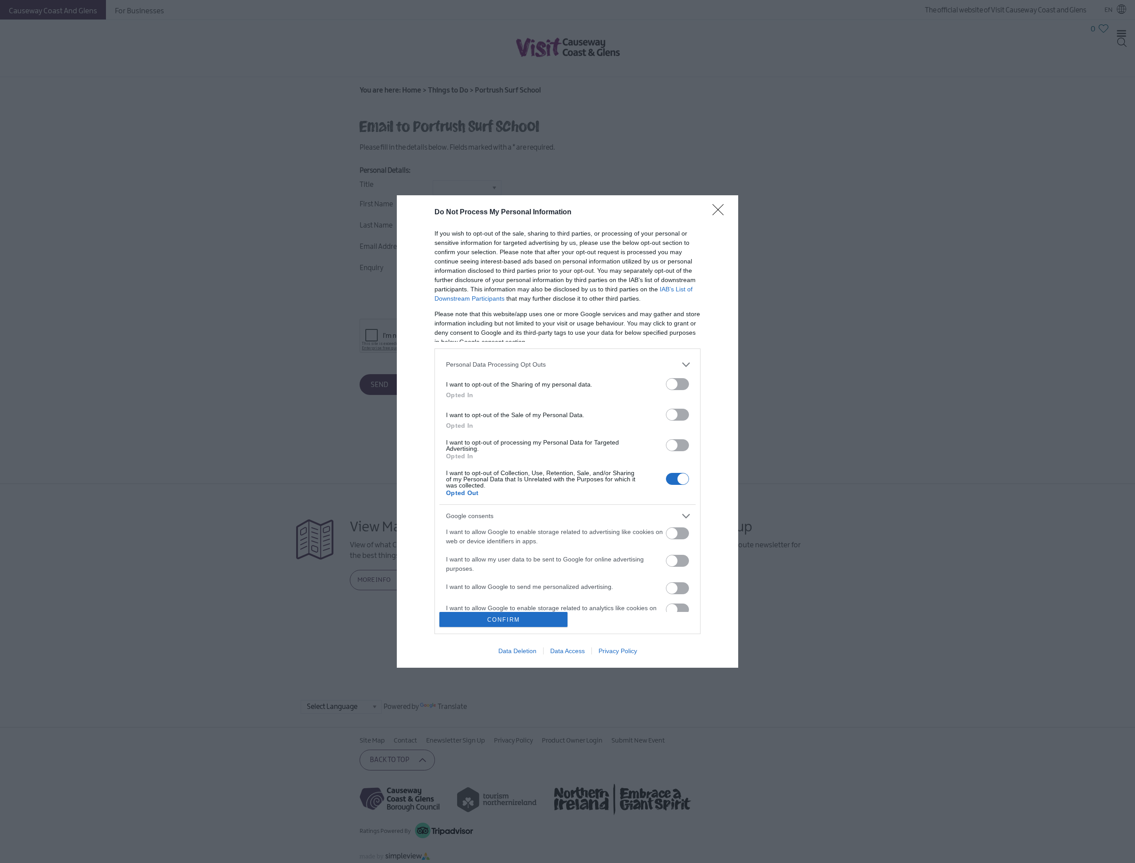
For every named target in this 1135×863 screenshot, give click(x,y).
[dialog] (567, 431)
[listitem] (567, 364)
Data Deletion (517, 650)
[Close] (720, 212)
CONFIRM (503, 619)
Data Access (567, 650)
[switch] (677, 384)
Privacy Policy (618, 650)
